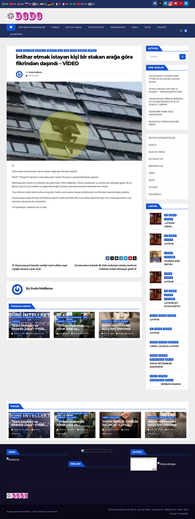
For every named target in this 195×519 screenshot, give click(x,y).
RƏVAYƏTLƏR (173, 342)
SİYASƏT (161, 27)
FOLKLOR (154, 315)
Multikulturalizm (74, 317)
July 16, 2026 (156, 430)
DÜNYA (55, 27)
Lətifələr (168, 219)
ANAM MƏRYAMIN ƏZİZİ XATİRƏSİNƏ (115, 327)
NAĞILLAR (169, 359)
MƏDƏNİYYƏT (117, 27)
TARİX (85, 317)
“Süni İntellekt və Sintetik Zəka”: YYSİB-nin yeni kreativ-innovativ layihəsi (164, 79)
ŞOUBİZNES (16, 34)
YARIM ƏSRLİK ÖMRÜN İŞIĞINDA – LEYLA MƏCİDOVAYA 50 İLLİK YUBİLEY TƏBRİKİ (167, 102)
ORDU (134, 27)
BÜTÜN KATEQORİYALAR (31, 27)
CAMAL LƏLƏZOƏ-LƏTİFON (164, 346)
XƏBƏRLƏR (92, 50)
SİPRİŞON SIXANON (165, 384)
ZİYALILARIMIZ (71, 321)
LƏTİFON (168, 244)
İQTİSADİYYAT (96, 27)
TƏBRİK (115, 321)
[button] (181, 31)
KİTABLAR (172, 215)
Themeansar (52, 512)
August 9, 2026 (112, 430)
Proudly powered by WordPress (19, 512)
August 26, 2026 (22, 430)
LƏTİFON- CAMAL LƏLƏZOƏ (169, 226)
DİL (166, 215)
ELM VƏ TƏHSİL (73, 27)
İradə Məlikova (35, 72)
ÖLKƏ (147, 27)
